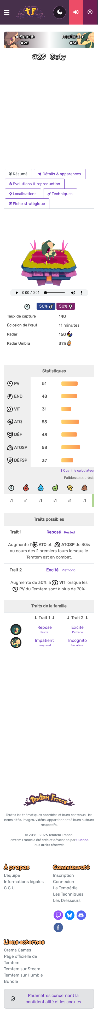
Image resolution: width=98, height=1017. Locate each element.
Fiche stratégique (29, 203)
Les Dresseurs (66, 900)
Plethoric (77, 632)
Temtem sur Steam (22, 968)
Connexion (63, 881)
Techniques (62, 193)
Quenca (82, 840)
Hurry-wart (44, 645)
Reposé (61, 532)
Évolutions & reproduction (36, 183)
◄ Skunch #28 (24, 39)
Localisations (25, 193)
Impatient (44, 640)
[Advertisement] (49, 117)
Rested (45, 632)
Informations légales (24, 881)
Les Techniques (68, 894)
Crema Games (17, 950)
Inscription (63, 875)
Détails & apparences (62, 174)
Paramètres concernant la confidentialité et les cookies (53, 998)
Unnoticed (77, 645)
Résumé (20, 174)
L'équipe (12, 875)
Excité (61, 569)
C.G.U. (10, 887)
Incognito (77, 640)
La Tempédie (65, 887)
